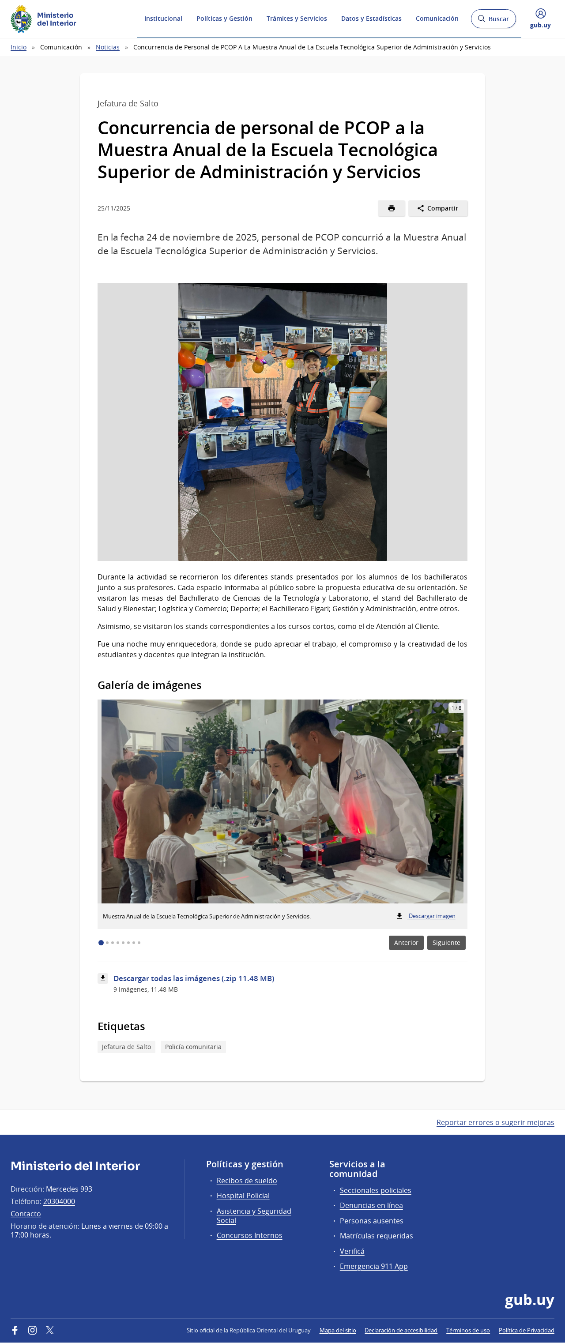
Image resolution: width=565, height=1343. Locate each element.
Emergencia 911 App (374, 1266)
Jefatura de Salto (126, 1046)
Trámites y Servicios (297, 18)
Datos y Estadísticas (371, 18)
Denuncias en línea (371, 1205)
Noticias (108, 47)
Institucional (163, 18)
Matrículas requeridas (376, 1236)
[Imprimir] (391, 208)
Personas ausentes (371, 1221)
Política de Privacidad (526, 1330)
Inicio (18, 47)
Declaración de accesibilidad (401, 1330)
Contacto (26, 1214)
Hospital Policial (243, 1195)
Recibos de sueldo (247, 1180)
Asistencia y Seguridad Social (254, 1215)
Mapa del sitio (338, 1330)
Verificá (352, 1251)
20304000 (59, 1201)
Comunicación (437, 18)
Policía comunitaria (193, 1046)
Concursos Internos (249, 1235)
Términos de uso (468, 1330)
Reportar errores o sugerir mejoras (495, 1122)
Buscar (493, 21)
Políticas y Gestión (224, 18)
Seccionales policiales (375, 1190)
